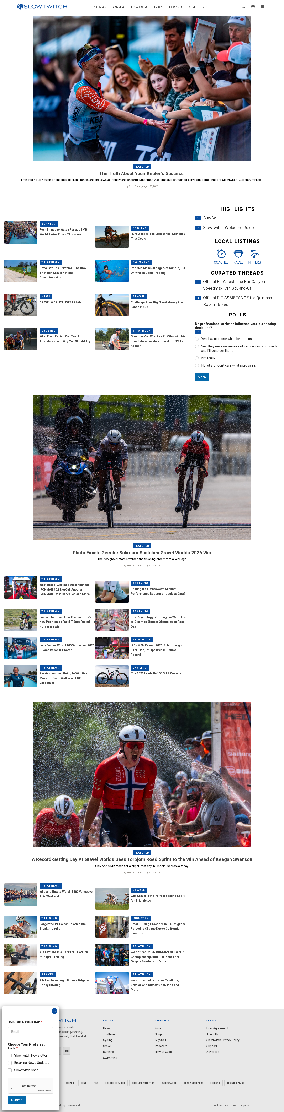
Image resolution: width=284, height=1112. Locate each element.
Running (48, 224)
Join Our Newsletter (25, 1022)
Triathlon (50, 262)
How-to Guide (164, 1051)
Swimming (141, 262)
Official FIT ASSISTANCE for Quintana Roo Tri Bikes (237, 301)
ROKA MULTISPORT (193, 1082)
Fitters (254, 262)
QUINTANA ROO (169, 1082)
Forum (158, 6)
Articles (100, 6)
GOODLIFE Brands (115, 1082)
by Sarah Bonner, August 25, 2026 (142, 186)
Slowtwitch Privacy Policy (223, 1040)
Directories (139, 6)
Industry (141, 918)
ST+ (205, 6)
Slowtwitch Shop (26, 1070)
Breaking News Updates (31, 1063)
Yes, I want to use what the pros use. (227, 339)
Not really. (208, 358)
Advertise (212, 1051)
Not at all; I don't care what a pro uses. (228, 365)
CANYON (70, 1082)
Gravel (139, 296)
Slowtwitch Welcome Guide (228, 227)
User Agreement (217, 1028)
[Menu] (262, 6)
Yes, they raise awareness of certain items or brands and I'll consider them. (239, 348)
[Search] (243, 6)
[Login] (253, 6)
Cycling (140, 228)
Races (238, 262)
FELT (96, 1082)
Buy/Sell (119, 6)
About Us (212, 1034)
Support (211, 1046)
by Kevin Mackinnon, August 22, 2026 (142, 565)
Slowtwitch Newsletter (30, 1055)
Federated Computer (237, 1105)
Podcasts (176, 6)
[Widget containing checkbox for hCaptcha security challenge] (30, 1086)
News (45, 296)
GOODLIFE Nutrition (143, 1082)
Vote (202, 377)
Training (140, 583)
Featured (142, 166)
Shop (192, 6)
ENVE (83, 1082)
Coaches (221, 262)
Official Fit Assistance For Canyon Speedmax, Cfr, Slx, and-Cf (234, 285)
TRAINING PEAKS (235, 1082)
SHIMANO (215, 1082)
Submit (16, 1100)
